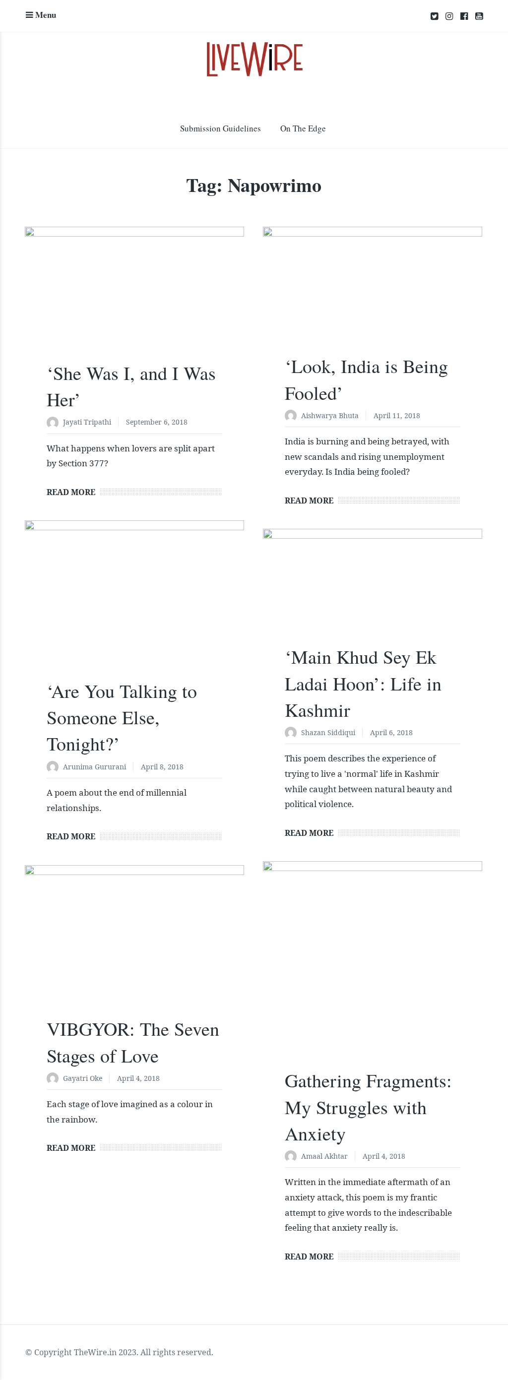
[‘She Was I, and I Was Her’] (134, 300)
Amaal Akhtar (324, 1156)
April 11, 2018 (397, 415)
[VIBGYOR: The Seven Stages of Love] (134, 947)
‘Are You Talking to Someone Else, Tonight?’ (122, 717)
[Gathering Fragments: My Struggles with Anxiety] (372, 970)
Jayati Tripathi (87, 422)
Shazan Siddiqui (328, 732)
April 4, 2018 (384, 1156)
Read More (71, 492)
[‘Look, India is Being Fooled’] (372, 296)
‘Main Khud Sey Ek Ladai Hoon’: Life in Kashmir (363, 683)
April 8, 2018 (162, 766)
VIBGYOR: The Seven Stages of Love (133, 1041)
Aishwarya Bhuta (330, 415)
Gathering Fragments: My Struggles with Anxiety (368, 1106)
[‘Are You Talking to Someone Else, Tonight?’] (134, 605)
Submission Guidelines (220, 128)
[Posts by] (55, 423)
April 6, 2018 (391, 732)
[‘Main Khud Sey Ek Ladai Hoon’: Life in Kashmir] (372, 593)
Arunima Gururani (94, 766)
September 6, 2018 (157, 422)
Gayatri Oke (82, 1078)
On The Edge (303, 128)
